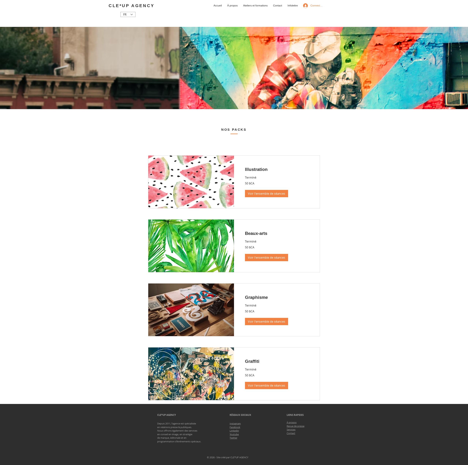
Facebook (235, 427)
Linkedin (234, 430)
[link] (277, 169)
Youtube (234, 434)
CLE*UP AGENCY (131, 5)
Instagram (235, 423)
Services (291, 429)
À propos (292, 422)
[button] (266, 193)
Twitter (233, 437)
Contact (291, 433)
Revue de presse (295, 426)
